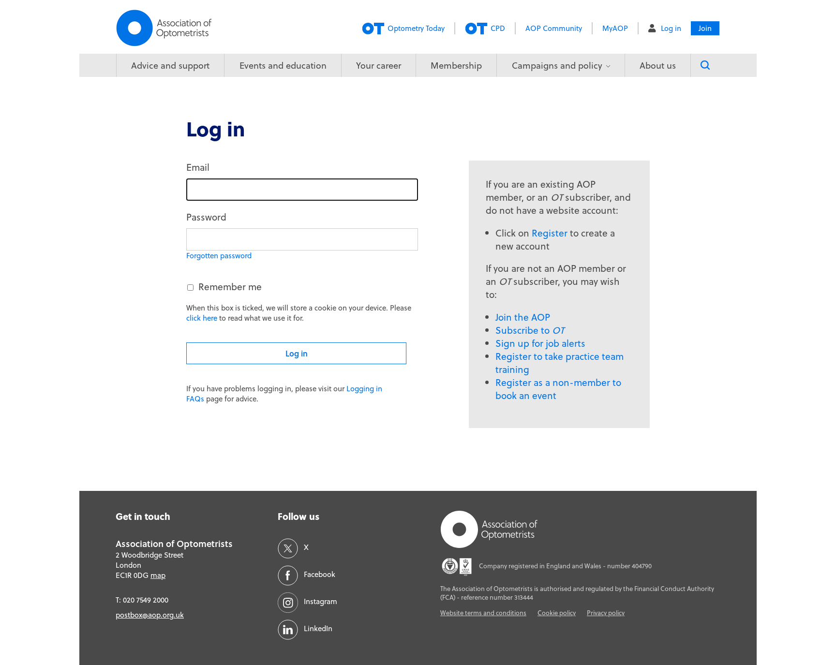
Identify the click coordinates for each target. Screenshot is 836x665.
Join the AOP (522, 317)
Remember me (230, 286)
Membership (456, 65)
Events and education (283, 65)
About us (658, 65)
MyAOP (615, 28)
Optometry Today (416, 28)
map (157, 575)
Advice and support (170, 65)
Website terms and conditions (483, 612)
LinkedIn (318, 628)
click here (201, 318)
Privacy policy (606, 612)
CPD (498, 28)
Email (197, 167)
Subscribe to (529, 330)
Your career (378, 65)
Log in (671, 28)
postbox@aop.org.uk (150, 615)
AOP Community (553, 28)
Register (549, 232)
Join (705, 28)
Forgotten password (219, 256)
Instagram (320, 601)
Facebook (319, 574)
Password (206, 216)
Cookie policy (556, 612)
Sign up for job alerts (540, 343)
